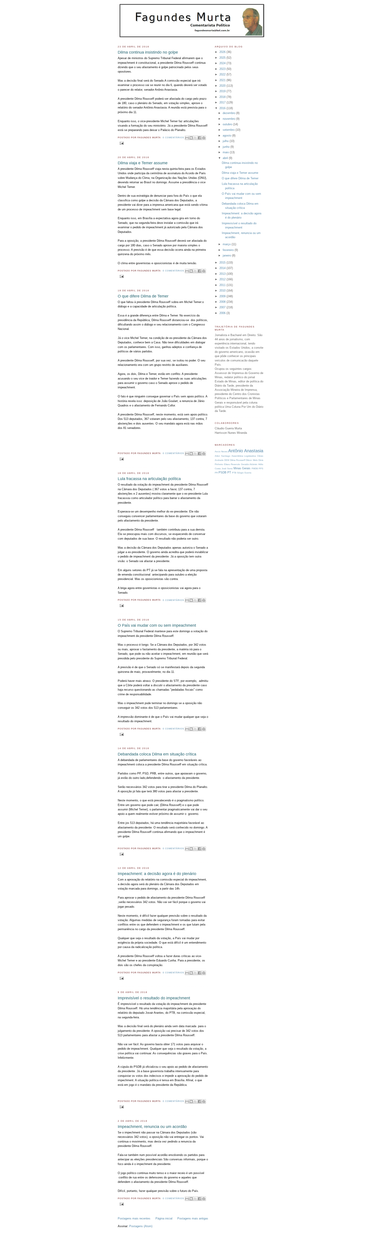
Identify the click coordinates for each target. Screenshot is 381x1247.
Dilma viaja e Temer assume (143, 163)
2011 (222, 285)
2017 (222, 102)
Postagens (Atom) (140, 1226)
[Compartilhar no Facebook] (199, 138)
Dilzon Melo (252, 460)
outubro (228, 124)
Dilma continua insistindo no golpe (148, 52)
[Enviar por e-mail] (187, 138)
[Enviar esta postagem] (121, 143)
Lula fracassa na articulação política (149, 479)
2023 (222, 69)
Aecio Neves (221, 451)
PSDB (222, 472)
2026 (222, 52)
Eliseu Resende (232, 464)
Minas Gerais (242, 468)
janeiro (227, 255)
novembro (229, 118)
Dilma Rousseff (237, 460)
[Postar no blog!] (191, 138)
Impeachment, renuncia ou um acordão (152, 1126)
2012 (222, 279)
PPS (261, 468)
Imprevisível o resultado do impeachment (154, 998)
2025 (222, 57)
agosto (227, 135)
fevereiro (229, 250)
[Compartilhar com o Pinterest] (204, 138)
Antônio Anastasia (245, 450)
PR (216, 472)
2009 (222, 296)
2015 (222, 262)
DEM (226, 460)
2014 (222, 268)
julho (226, 141)
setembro (229, 129)
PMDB (255, 468)
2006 (222, 313)
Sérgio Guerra (244, 472)
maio (226, 152)
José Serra (227, 468)
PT (229, 472)
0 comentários (173, 137)
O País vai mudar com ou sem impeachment (157, 625)
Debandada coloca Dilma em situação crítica (157, 754)
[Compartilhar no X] (195, 138)
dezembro (229, 113)
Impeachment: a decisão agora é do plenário (157, 873)
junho (226, 146)
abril (226, 158)
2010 (222, 290)
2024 (222, 63)
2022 (222, 74)
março (227, 244)
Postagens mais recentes (134, 1218)
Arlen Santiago (222, 456)
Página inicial (163, 1218)
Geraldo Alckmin (249, 464)
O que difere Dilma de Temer (143, 296)
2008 (222, 301)
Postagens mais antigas (192, 1218)
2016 (222, 108)
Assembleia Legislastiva (244, 456)
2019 (222, 91)
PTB (234, 472)
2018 (222, 97)
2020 (222, 85)
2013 (222, 273)
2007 (222, 307)
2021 (222, 80)
